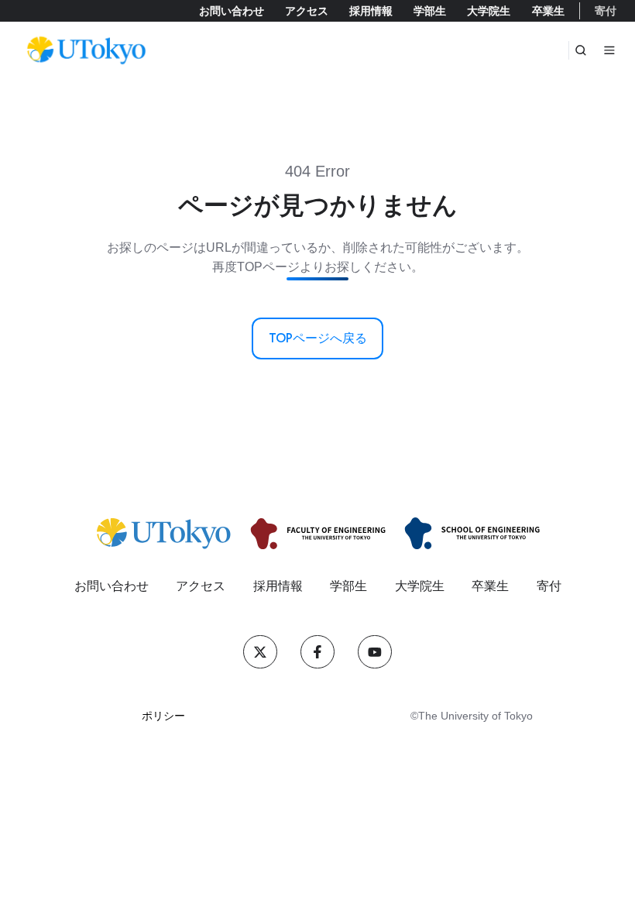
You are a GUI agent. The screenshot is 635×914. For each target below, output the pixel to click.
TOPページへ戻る (318, 338)
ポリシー (163, 716)
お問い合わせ (231, 11)
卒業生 (548, 11)
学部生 (430, 11)
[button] (581, 50)
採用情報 (371, 11)
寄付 (605, 11)
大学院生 (488, 11)
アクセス (306, 11)
